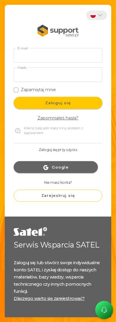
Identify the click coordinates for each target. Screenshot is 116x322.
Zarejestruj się (58, 195)
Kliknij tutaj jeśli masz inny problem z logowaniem (53, 130)
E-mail (23, 48)
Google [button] (60, 167)
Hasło (22, 67)
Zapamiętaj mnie (38, 89)
